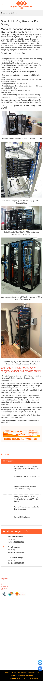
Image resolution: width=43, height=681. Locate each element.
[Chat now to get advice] (40, 662)
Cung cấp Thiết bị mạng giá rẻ (14, 617)
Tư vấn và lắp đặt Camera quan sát (16, 620)
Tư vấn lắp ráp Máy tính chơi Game (16, 614)
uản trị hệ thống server (19, 639)
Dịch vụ (14, 13)
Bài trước (7, 454)
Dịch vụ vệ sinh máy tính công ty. (15, 657)
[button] (40, 5)
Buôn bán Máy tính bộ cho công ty (16, 611)
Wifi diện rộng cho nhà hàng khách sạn (17, 623)
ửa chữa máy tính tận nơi (19, 645)
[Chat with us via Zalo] (40, 668)
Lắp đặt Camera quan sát (18, 636)
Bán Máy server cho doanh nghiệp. (16, 605)
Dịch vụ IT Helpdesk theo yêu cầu (15, 654)
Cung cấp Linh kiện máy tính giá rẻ (16, 627)
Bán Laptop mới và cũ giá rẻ (13, 608)
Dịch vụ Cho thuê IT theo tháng (15, 651)
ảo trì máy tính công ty (18, 642)
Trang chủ (4, 13)
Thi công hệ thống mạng (18, 648)
